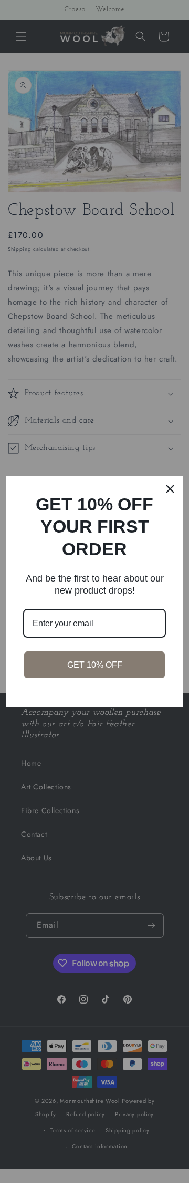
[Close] (170, 489)
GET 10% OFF (94, 664)
